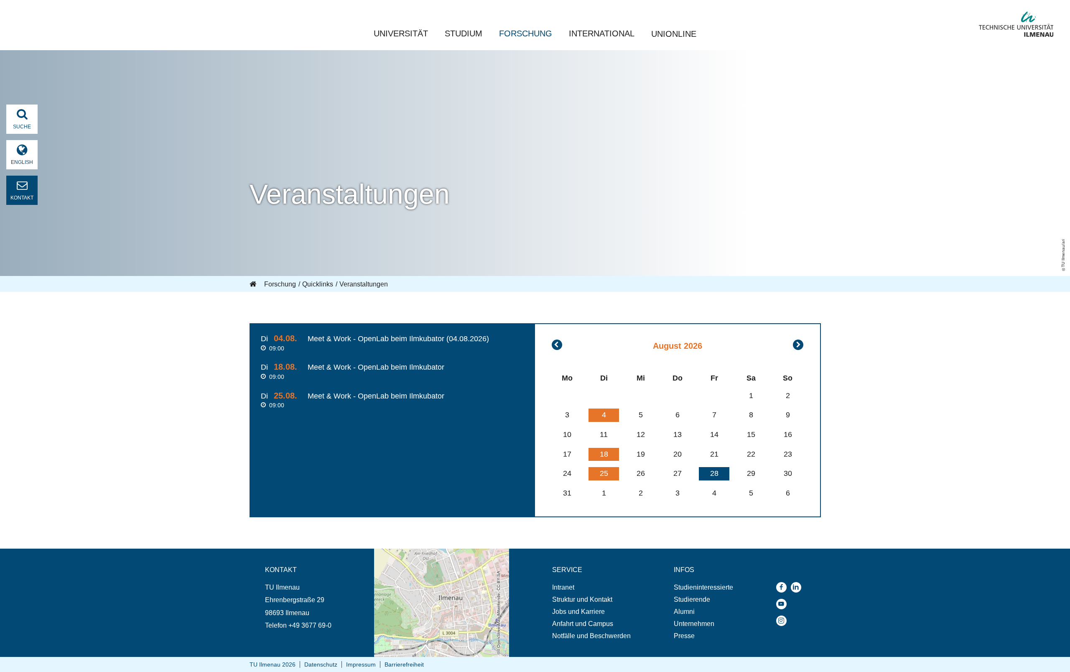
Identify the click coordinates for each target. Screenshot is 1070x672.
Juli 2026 (557, 345)
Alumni (684, 611)
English (22, 162)
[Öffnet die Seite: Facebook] (783, 587)
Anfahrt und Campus (582, 623)
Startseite (254, 284)
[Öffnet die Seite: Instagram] (783, 621)
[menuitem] (591, 587)
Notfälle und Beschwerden (591, 635)
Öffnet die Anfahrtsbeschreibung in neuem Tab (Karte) (436, 556)
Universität (401, 33)
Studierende (692, 599)
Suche (22, 127)
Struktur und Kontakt (582, 599)
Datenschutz (320, 664)
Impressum (361, 664)
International (601, 33)
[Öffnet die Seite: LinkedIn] (798, 587)
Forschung (525, 33)
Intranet (563, 587)
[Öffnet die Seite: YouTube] (783, 604)
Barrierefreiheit (404, 664)
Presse (684, 635)
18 (604, 454)
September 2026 (798, 345)
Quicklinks (317, 284)
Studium (463, 33)
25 (604, 473)
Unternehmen (694, 623)
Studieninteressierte (703, 587)
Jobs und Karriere (578, 611)
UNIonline (673, 33)
